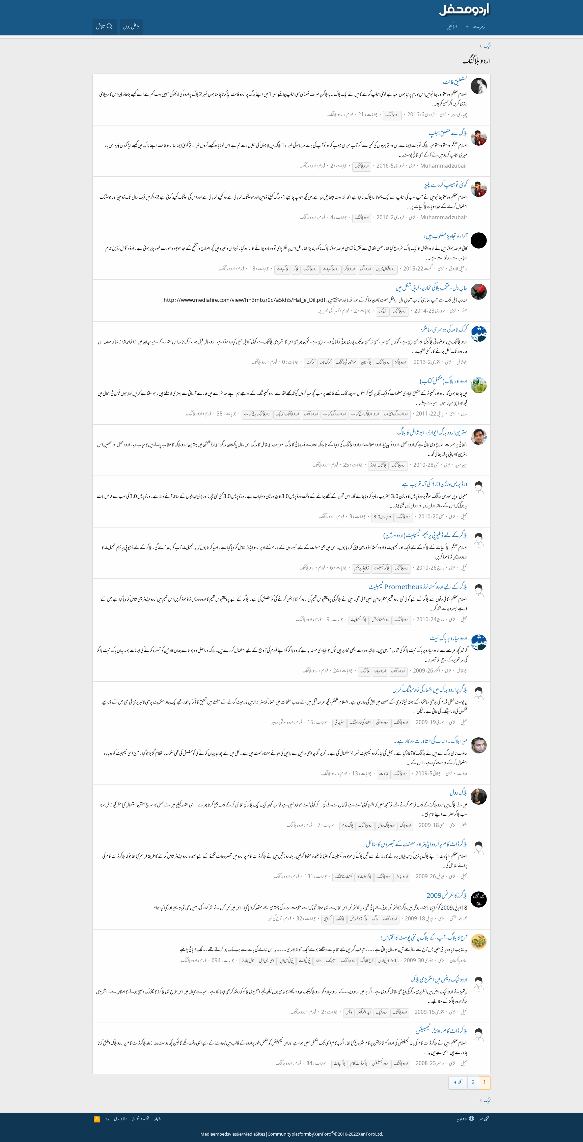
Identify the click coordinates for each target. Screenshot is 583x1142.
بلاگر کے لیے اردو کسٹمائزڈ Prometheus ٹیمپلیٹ (418, 588)
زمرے (479, 27)
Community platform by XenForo (325, 1134)
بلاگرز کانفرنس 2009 (446, 896)
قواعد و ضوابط (140, 1119)
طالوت (462, 774)
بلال (464, 414)
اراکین (451, 27)
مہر (481, 1119)
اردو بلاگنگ (335, 115)
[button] (467, 27)
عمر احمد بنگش (458, 919)
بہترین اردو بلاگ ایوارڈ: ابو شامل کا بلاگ (432, 433)
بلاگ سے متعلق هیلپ (448, 134)
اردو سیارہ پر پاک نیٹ (448, 639)
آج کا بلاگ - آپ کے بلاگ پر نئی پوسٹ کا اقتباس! (424, 938)
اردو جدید (463, 1119)
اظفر (464, 825)
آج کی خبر (275, 919)
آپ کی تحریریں (328, 311)
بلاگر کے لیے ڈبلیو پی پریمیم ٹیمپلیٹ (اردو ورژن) (425, 536)
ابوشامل (461, 362)
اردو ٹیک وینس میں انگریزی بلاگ (439, 980)
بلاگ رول (458, 793)
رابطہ (158, 1119)
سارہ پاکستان (458, 961)
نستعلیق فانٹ (455, 83)
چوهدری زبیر (459, 115)
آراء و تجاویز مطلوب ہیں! (445, 237)
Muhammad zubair (443, 166)
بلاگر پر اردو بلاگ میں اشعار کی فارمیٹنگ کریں (429, 690)
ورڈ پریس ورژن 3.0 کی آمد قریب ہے (434, 485)
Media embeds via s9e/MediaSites (232, 1134)
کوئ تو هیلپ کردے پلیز (445, 186)
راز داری (120, 1119)
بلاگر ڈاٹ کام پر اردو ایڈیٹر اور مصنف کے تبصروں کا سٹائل (416, 845)
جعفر (464, 311)
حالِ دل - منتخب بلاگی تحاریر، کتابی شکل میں (431, 288)
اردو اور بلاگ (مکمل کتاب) (443, 382)
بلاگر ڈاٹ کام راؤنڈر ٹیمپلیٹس (441, 1032)
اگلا (460, 1082)
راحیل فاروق (458, 269)
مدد (107, 1119)
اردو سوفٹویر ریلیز (282, 722)
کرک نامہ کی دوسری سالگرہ (443, 330)
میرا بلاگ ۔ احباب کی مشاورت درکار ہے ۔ (430, 742)
